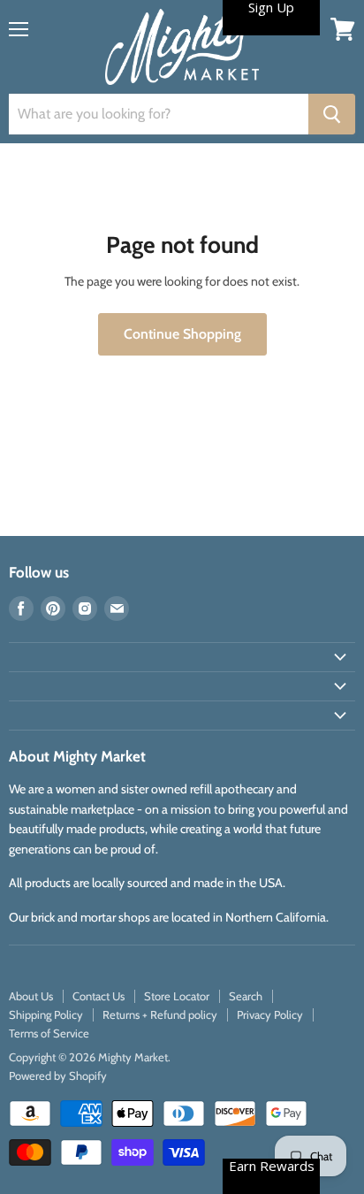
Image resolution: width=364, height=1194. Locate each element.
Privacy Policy (270, 1014)
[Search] (331, 114)
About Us (31, 996)
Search (245, 996)
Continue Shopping (182, 333)
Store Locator (176, 996)
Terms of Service (49, 1033)
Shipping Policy (46, 1014)
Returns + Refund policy (159, 1014)
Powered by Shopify (58, 1075)
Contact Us (98, 996)
